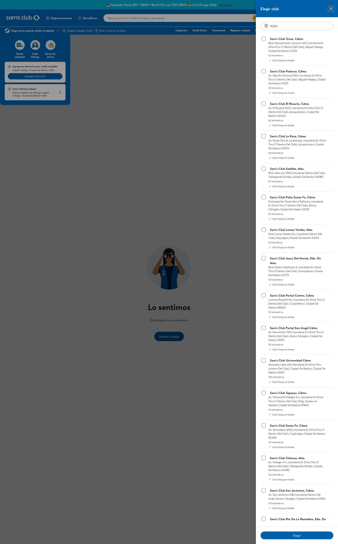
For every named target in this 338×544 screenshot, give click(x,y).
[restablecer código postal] (266, 26)
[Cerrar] (331, 8)
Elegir (297, 535)
